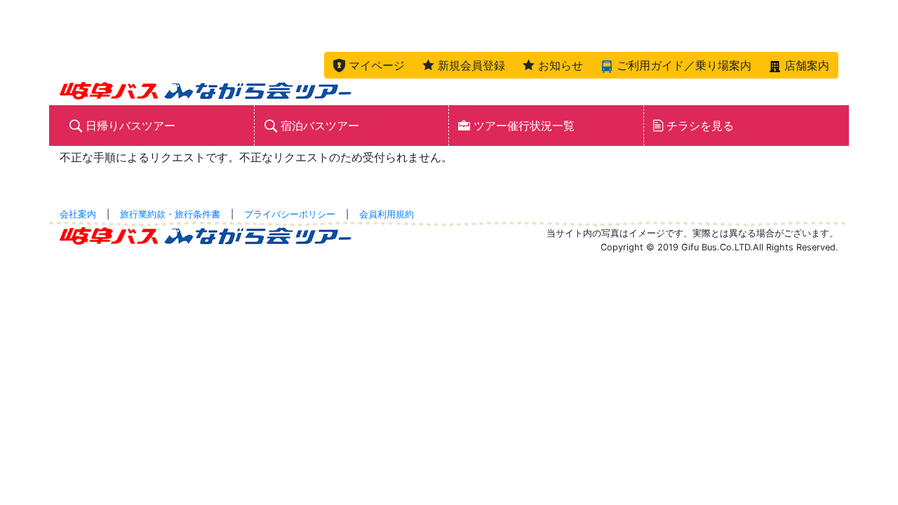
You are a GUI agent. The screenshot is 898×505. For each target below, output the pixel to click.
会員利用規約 (386, 214)
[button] (369, 65)
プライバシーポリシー (289, 214)
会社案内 (78, 214)
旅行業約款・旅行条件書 (170, 214)
